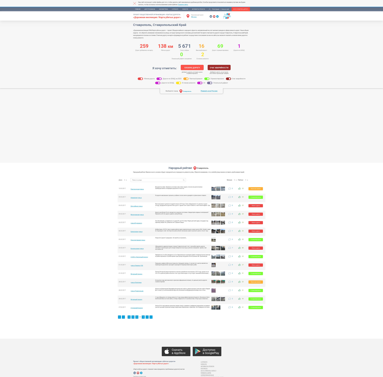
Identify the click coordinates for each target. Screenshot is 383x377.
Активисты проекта (198, 9)
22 (243, 188)
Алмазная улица (136, 197)
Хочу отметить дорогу (240, 9)
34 (204, 83)
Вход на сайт (225, 9)
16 (137, 317)
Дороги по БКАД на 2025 (172, 79)
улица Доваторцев (137, 291)
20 (243, 197)
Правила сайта (206, 373)
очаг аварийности (219, 68)
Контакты (204, 368)
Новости (185, 9)
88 (243, 248)
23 (243, 222)
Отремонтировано (217, 79)
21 (243, 290)
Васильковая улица (137, 248)
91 (243, 273)
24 (243, 214)
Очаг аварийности (238, 79)
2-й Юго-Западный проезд (139, 257)
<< (119, 317)
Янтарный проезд (136, 274)
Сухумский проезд (137, 308)
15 (133, 317)
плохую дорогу (192, 68)
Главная (137, 9)
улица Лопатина (136, 282)
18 (143, 317)
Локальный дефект (220, 83)
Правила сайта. (183, 4)
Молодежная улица (137, 214)
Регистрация (215, 9)
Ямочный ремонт (196, 79)
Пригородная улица (137, 189)
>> (151, 317)
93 (243, 298)
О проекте (175, 9)
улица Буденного (136, 223)
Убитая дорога (149, 79)
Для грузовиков (149, 9)
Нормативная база (207, 375)
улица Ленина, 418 (137, 265)
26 (243, 231)
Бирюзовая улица (136, 231)
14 (129, 317)
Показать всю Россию (209, 91)
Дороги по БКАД (167, 83)
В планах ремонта (188, 83)
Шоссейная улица (136, 206)
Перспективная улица (138, 240)
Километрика (163, 9)
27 (243, 265)
